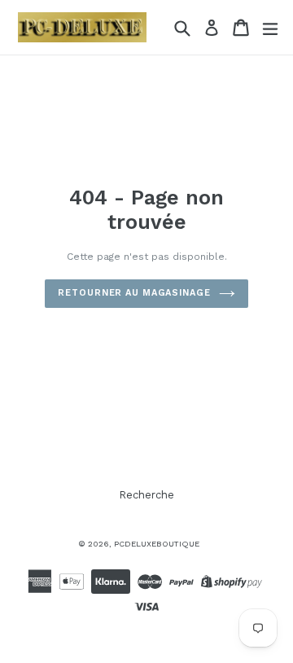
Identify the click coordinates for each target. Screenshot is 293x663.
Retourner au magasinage (134, 293)
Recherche (146, 495)
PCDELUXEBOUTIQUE (156, 543)
